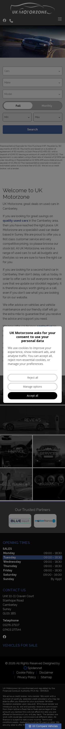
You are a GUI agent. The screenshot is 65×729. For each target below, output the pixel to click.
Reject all (32, 377)
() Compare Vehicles (45, 726)
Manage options (32, 386)
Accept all (32, 395)
